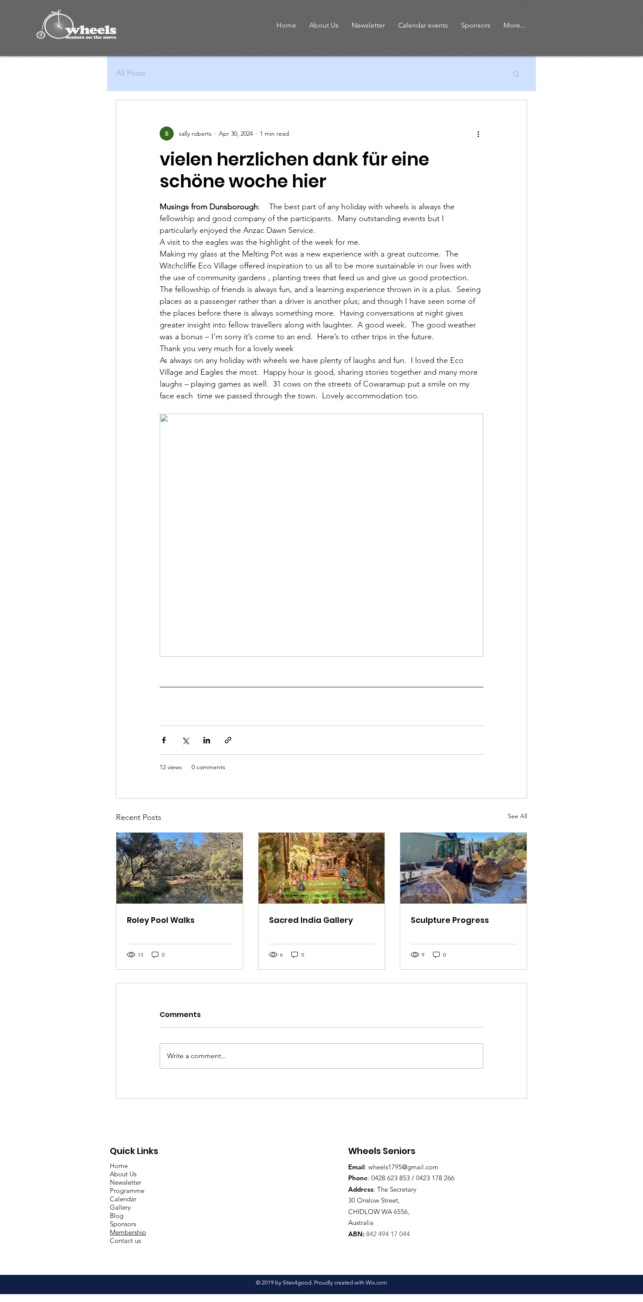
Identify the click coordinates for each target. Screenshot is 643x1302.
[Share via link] (228, 740)
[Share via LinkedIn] (207, 740)
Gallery (120, 1207)
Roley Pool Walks (161, 920)
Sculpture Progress (450, 920)
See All (517, 816)
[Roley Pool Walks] (179, 868)
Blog (116, 1215)
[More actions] (478, 133)
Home (119, 1165)
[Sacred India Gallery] (322, 868)
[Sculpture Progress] (463, 868)
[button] (324, 25)
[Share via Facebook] (164, 740)
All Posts (131, 73)
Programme (127, 1190)
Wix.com (376, 1282)
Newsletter (125, 1182)
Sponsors (123, 1224)
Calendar (123, 1199)
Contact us (125, 1240)
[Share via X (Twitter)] (185, 740)
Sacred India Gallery (311, 920)
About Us (123, 1174)
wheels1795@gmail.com (403, 1167)
